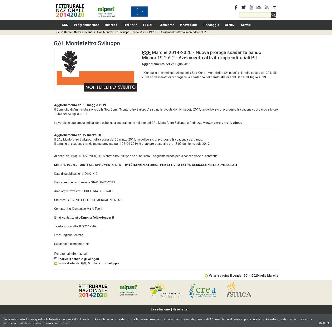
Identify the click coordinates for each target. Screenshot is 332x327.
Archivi (230, 25)
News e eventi (83, 32)
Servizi (246, 25)
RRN (65, 25)
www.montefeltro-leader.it (222, 123)
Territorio (130, 25)
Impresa (111, 25)
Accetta (324, 322)
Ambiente (167, 25)
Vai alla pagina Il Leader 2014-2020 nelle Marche (243, 275)
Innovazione (189, 25)
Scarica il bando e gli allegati (78, 259)
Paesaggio (211, 25)
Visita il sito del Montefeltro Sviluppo (88, 263)
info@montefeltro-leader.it (94, 217)
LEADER (148, 25)
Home (68, 32)
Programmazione (87, 25)
